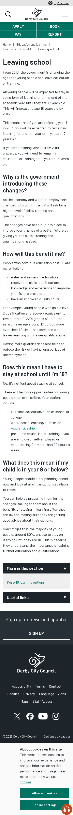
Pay (18, 34)
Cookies (13, 694)
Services (65, 14)
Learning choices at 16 (17, 49)
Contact (55, 686)
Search (8, 14)
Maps (24, 701)
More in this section (25, 568)
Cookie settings (44, 805)
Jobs (62, 694)
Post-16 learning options (26, 582)
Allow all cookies (44, 793)
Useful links (18, 597)
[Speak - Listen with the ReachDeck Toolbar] (66, 809)
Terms (40, 686)
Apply (18, 26)
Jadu (65, 736)
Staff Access (43, 701)
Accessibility (21, 686)
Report (55, 34)
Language (46, 694)
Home (7, 44)
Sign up (49, 633)
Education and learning (31, 44)
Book (55, 26)
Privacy (29, 694)
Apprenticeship (23, 428)
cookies (25, 782)
